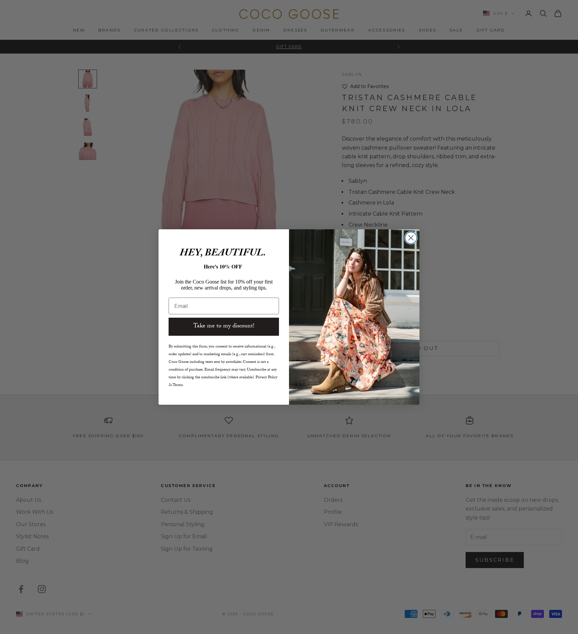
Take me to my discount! (224, 326)
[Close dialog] (411, 238)
